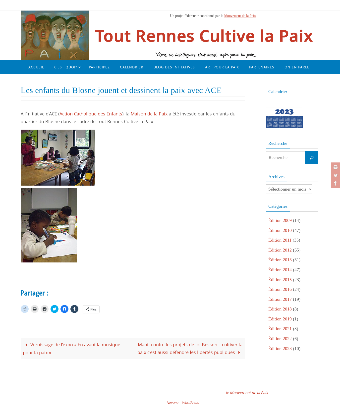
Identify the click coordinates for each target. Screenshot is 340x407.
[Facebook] (335, 183)
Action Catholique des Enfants (90, 114)
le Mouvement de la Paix (247, 392)
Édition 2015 (280, 279)
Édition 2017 (280, 299)
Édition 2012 (280, 250)
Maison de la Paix (149, 114)
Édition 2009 (280, 220)
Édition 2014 (280, 269)
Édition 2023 (280, 348)
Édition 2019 (280, 318)
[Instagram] (335, 167)
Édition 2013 (280, 259)
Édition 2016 (280, 289)
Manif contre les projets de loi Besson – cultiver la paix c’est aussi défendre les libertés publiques (189, 348)
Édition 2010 (280, 230)
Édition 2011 (279, 240)
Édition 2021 (280, 328)
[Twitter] (335, 175)
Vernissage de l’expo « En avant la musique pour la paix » (71, 349)
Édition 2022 (280, 338)
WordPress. (190, 402)
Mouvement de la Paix (240, 16)
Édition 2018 (280, 308)
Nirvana (172, 402)
